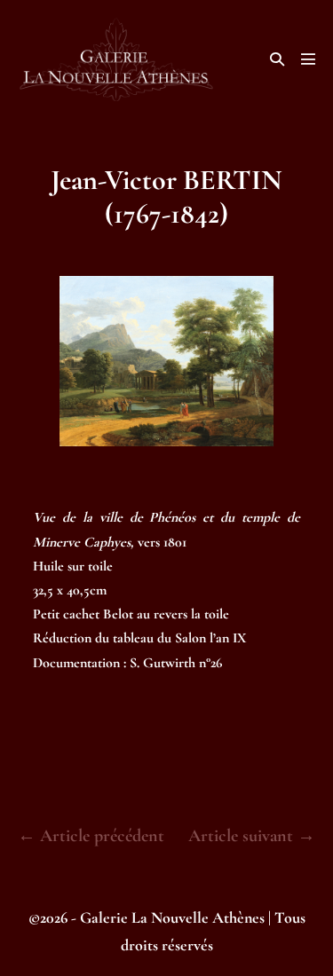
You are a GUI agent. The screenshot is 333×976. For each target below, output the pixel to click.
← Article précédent (91, 835)
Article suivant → (251, 835)
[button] (277, 59)
